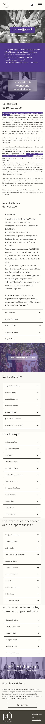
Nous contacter (36, 720)
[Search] (32, 5)
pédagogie (6, 142)
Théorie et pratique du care (12, 174)
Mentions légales (37, 714)
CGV (33, 717)
